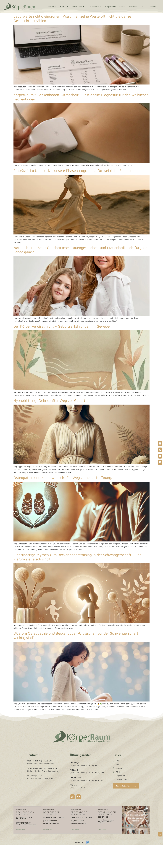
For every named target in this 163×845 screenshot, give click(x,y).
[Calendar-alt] (160, 443)
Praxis (62, 7)
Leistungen (77, 7)
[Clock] (160, 462)
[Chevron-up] (160, 834)
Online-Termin (95, 7)
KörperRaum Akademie (114, 7)
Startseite (51, 7)
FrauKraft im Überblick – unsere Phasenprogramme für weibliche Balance (72, 170)
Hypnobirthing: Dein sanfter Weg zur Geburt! (50, 400)
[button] (27, 820)
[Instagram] (72, 796)
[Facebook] (78, 796)
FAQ (143, 7)
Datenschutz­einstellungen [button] (126, 786)
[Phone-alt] (160, 450)
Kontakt (153, 7)
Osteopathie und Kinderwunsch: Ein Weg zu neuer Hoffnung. (62, 477)
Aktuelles (133, 7)
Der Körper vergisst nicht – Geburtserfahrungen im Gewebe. (62, 326)
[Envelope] (160, 456)
